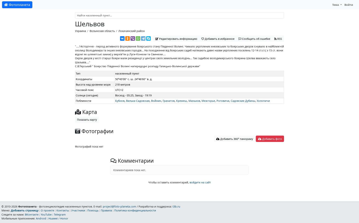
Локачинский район (131, 31)
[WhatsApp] (138, 38)
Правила (106, 210)
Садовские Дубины (243, 101)
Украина (80, 31)
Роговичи (223, 101)
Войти (348, 5)
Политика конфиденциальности (135, 210)
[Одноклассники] (127, 38)
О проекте (47, 210)
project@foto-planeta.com (119, 206)
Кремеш (181, 101)
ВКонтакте (32, 214)
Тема (336, 5)
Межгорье (208, 101)
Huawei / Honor (58, 218)
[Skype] (148, 38)
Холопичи (263, 101)
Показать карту (87, 119)
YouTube (46, 214)
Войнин (156, 101)
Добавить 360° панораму (236, 139)
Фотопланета (19, 4)
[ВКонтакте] (122, 38)
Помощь (93, 210)
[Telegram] (143, 38)
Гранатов (169, 101)
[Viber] (133, 38)
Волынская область (102, 31)
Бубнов (120, 101)
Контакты (62, 210)
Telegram (60, 214)
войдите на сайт (200, 182)
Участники (78, 210)
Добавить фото (271, 139)
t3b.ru (176, 206)
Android (41, 218)
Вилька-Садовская (138, 101)
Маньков (194, 101)
